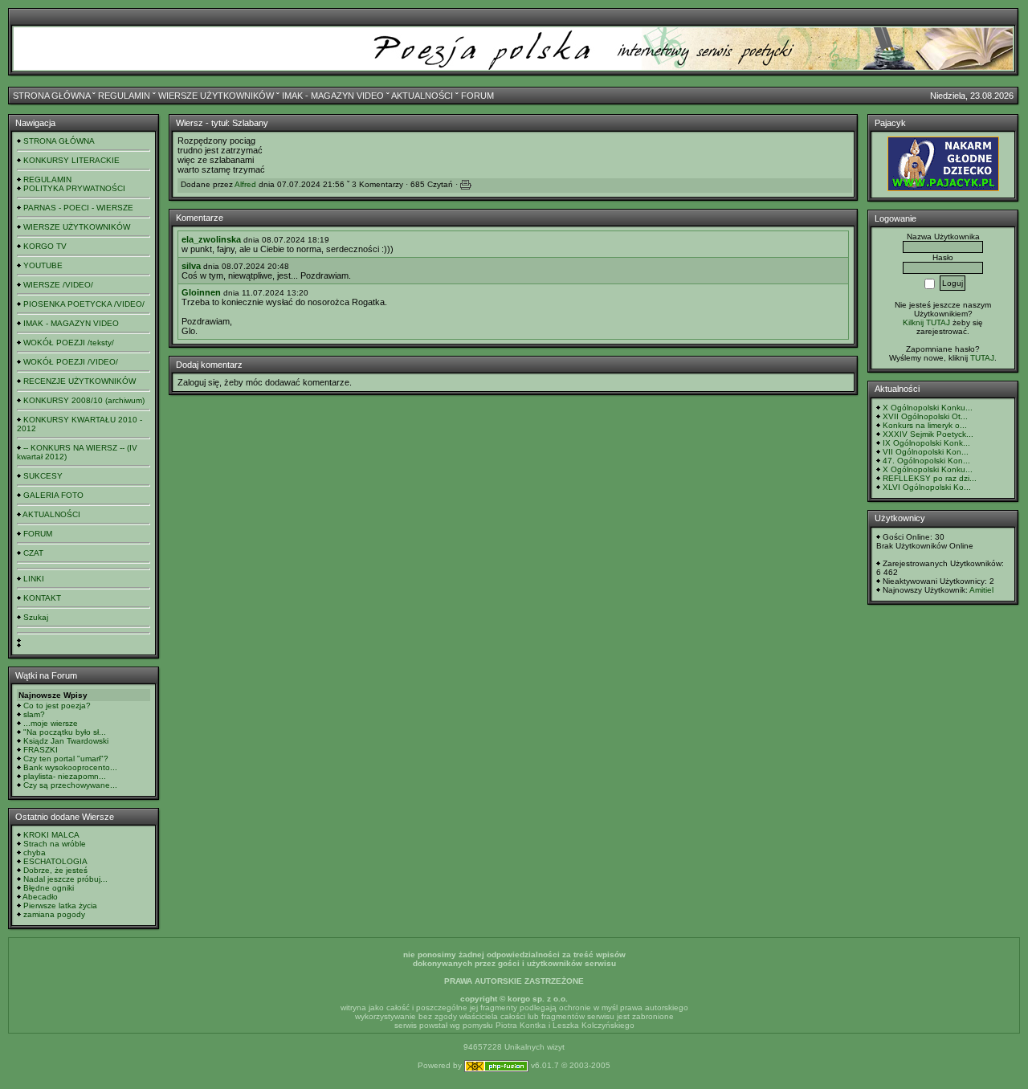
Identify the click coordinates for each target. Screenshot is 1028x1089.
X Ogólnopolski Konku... (928, 407)
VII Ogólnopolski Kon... (926, 451)
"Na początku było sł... (64, 732)
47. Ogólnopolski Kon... (926, 460)
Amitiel (981, 589)
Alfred (245, 184)
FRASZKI (40, 749)
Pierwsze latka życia (60, 905)
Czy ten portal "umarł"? (65, 758)
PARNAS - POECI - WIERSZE (78, 207)
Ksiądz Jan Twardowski (65, 740)
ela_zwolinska (211, 239)
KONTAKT (42, 597)
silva (191, 266)
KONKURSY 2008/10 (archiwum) (84, 400)
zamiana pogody (54, 914)
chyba (34, 852)
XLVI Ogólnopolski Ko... (927, 487)
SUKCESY (43, 475)
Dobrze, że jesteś (55, 870)
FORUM (477, 95)
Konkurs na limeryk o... (925, 425)
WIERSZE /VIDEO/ (58, 284)
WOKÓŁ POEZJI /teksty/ (68, 342)
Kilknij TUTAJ (926, 322)
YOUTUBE (43, 265)
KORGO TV (45, 246)
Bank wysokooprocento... (70, 767)
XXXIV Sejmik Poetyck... (928, 434)
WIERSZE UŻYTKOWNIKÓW (216, 95)
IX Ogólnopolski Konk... (926, 442)
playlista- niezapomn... (64, 776)
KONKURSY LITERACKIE (71, 160)
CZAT (33, 553)
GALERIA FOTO (53, 495)
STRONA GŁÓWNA (51, 95)
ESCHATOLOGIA (55, 861)
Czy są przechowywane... (70, 785)
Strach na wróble (54, 843)
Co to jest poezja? (57, 705)
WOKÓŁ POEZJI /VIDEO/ (70, 361)
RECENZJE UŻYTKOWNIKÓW (79, 381)
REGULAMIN (124, 95)
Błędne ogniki (48, 887)
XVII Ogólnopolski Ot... (925, 416)
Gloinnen (201, 292)
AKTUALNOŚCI (422, 95)
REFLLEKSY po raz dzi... (930, 478)
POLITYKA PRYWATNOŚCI (74, 188)
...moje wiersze (50, 723)
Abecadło (40, 896)
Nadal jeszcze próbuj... (65, 879)
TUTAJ (982, 357)
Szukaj (35, 617)
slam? (34, 714)
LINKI (33, 578)
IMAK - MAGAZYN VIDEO (333, 95)
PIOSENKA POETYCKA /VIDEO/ (84, 304)
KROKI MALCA (51, 834)
